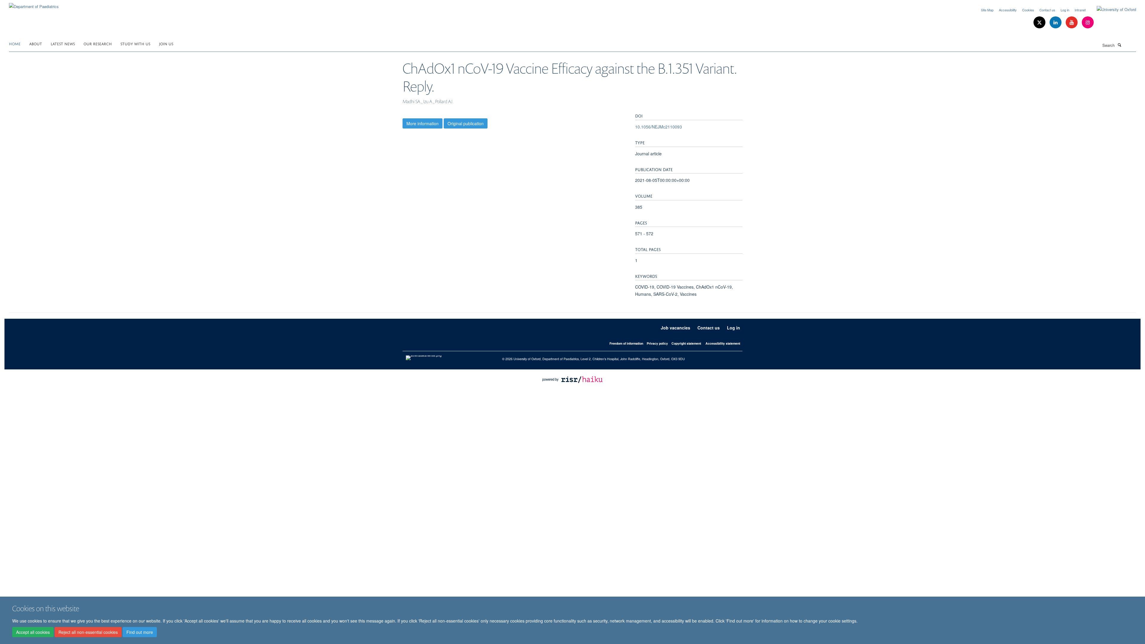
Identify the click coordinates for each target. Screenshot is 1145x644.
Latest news (63, 43)
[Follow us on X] (1040, 22)
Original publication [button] (466, 123)
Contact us (1047, 9)
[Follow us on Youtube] (1072, 22)
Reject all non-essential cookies (88, 632)
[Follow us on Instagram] (1088, 22)
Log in (1065, 9)
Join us (166, 43)
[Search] (1119, 44)
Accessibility (1008, 9)
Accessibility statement (722, 343)
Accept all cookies (33, 632)
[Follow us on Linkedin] (1056, 22)
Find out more (139, 632)
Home (15, 43)
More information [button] (422, 123)
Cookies (1028, 9)
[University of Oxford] (1112, 9)
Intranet (1080, 9)
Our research (97, 43)
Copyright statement (686, 343)
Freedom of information (626, 343)
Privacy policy (657, 343)
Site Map (987, 9)
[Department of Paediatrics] (34, 4)
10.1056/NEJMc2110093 (658, 127)
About (35, 43)
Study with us (135, 43)
